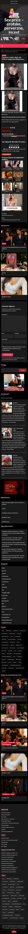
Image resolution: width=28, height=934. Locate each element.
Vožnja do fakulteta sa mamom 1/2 (9, 855)
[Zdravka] (7, 460)
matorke (10, 650)
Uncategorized (5, 617)
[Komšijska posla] (14, 787)
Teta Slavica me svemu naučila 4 (8, 861)
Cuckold (4, 573)
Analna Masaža (5, 546)
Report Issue (6, 154)
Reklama (4, 55)
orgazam (19, 656)
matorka (4, 650)
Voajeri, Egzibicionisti (7, 620)
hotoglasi (12, 642)
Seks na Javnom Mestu (7, 609)
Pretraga (3, 365)
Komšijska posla (5, 521)
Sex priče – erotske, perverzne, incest (14, 26)
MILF (3, 603)
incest (18, 642)
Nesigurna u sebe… (6, 296)
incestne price (5, 645)
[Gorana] (14, 262)
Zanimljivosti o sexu (6, 622)
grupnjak (4, 639)
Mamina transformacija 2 (7, 863)
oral (14, 656)
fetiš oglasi (17, 636)
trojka (19, 662)
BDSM (3, 568)
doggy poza (22, 630)
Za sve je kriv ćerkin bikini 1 (7, 865)
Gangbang (4, 587)
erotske (19, 633)
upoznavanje (5, 665)
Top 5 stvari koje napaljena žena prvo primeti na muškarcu (13, 503)
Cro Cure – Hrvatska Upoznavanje (9, 840)
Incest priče (5, 595)
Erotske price (5, 576)
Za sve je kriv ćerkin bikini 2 (7, 857)
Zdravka (15, 455)
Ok (14, 931)
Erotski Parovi (5, 581)
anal (3, 630)
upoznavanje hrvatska (15, 665)
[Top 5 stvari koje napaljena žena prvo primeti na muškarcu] (14, 236)
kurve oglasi (5, 647)
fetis (12, 636)
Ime (3, 333)
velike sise (4, 668)
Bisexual (4, 570)
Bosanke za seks (5, 838)
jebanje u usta (19, 645)
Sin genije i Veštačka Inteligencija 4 (9, 867)
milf (15, 650)
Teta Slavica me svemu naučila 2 (8, 871)
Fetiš (3, 584)
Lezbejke (4, 598)
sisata (9, 662)
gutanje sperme (11, 639)
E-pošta (17, 333)
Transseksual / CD (6, 614)
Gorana (4, 272)
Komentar (5, 314)
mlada (3, 653)
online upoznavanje (6, 656)
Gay (3, 590)
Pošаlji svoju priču (14, 3)
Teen (3, 611)
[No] (26, 929)
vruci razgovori (20, 668)
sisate (14, 662)
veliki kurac (11, 668)
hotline (19, 639)
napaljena (9, 653)
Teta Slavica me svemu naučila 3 (8, 869)
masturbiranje (20, 647)
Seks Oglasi (4, 846)
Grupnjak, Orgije (6, 592)
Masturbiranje (5, 600)
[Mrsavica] (7, 407)
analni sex (15, 630)
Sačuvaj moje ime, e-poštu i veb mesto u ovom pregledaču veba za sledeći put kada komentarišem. (13, 348)
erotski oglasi (5, 636)
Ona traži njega (17, 653)
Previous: (8, 214)
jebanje (12, 645)
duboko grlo (12, 633)
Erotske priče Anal (6, 579)
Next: (11, 218)
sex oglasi (4, 662)
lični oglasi (12, 647)
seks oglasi (18, 659)
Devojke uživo (4, 842)
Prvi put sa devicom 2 (16, 539)
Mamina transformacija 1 (7, 859)
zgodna (3, 670)
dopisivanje (4, 633)
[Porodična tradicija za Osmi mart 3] (14, 737)
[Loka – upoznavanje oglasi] (7, 432)
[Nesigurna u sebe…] (14, 286)
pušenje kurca (10, 659)
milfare (19, 650)
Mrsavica (15, 402)
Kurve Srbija (4, 844)
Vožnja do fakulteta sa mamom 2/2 (9, 853)
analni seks (8, 630)
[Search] (26, 46)
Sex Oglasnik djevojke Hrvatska (13, 142)
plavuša (4, 659)
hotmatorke (5, 642)
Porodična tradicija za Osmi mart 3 (10, 513)
